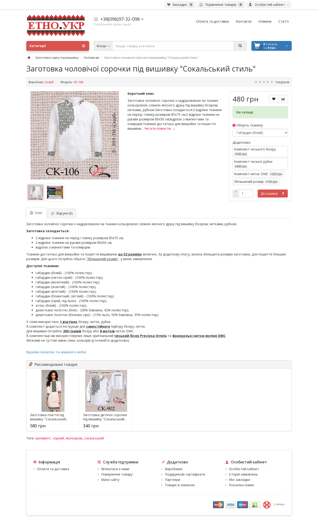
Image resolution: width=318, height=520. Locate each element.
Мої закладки (239, 479)
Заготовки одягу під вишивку (57, 57)
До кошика (269, 193)
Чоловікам (91, 57)
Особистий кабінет (244, 469)
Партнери (172, 479)
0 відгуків (282, 82)
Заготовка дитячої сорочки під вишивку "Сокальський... (105, 417)
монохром (74, 438)
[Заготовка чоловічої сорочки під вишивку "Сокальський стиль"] (74, 135)
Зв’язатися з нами (115, 469)
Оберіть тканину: (249, 125)
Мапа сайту (110, 479)
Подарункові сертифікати (185, 474)
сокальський (94, 438)
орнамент (43, 438)
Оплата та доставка (53, 469)
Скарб (49, 82)
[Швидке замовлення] (283, 193)
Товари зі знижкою (180, 485)
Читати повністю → (159, 128)
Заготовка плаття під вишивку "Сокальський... (49, 417)
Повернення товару (116, 474)
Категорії (38, 46)
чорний (58, 438)
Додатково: (242, 142)
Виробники (173, 469)
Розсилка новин (241, 485)
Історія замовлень (243, 474)
